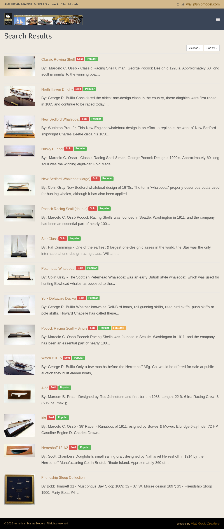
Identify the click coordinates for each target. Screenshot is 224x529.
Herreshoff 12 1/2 (54, 448)
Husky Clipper (52, 149)
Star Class (49, 239)
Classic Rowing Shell (58, 59)
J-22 (44, 388)
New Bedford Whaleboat (60, 119)
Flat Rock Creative (205, 523)
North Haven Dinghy (57, 89)
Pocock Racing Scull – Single (64, 328)
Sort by (210, 48)
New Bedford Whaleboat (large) (65, 179)
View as (194, 48)
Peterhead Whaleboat (58, 268)
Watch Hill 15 (51, 358)
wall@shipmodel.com (203, 4)
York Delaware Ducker (58, 298)
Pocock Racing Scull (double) (64, 209)
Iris (43, 418)
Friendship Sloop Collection (63, 477)
